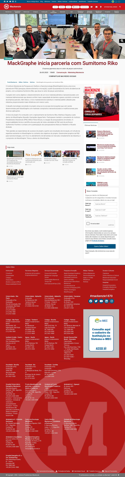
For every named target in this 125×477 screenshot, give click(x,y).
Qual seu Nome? (88, 204)
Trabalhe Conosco (94, 471)
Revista (68, 7)
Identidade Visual (79, 471)
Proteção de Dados (98, 240)
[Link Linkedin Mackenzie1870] (13, 1)
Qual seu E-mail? (88, 210)
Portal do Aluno (84, 7)
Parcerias (8, 58)
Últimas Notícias (91, 125)
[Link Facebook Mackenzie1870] (4, 1)
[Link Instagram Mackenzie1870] (15, 1)
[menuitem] (33, 1)
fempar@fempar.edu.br (32, 448)
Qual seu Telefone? (88, 216)
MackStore (76, 7)
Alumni (55, 7)
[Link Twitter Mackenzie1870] (7, 1)
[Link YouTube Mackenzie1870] (10, 1)
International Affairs (110, 7)
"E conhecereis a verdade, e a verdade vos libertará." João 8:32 (98, 475)
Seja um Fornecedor (111, 471)
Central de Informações (46, 471)
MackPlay (62, 7)
